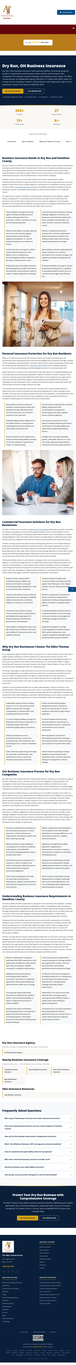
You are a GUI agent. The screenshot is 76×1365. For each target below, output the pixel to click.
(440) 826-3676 (8, 1266)
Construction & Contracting (10, 1288)
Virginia (54, 1355)
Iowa (67, 1350)
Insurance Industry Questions (48, 1288)
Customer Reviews (45, 1303)
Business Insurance (45, 1259)
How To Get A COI (45, 1291)
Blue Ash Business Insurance (10, 1080)
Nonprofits (5, 1309)
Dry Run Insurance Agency (14, 1052)
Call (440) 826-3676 (34, 91)
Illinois (56, 1350)
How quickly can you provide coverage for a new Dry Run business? (31, 1175)
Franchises (5, 1300)
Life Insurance (43, 1256)
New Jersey (49, 1353)
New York (57, 1353)
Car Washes (5, 1285)
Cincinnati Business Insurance (11, 1071)
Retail (4, 1315)
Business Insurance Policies (47, 1300)
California (22, 1350)
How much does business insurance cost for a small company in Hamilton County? (33, 1127)
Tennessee (37, 1355)
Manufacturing (6, 1306)
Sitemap (41, 1268)
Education (5, 1291)
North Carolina (66, 1353)
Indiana (62, 1350)
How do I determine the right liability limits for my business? (28, 1152)
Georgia (50, 1350)
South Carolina (28, 1355)
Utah (49, 1355)
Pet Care (4, 1312)
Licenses (53, 1332)
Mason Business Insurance (38, 1071)
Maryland (14, 1353)
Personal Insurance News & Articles (50, 1285)
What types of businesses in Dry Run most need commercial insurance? (32, 1118)
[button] (73, 27)
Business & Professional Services (12, 1282)
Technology (5, 1321)
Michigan (21, 1353)
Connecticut (37, 1350)
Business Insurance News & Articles (50, 1282)
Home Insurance (44, 1253)
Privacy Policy (24, 1332)
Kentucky (8, 1353)
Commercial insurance (22, 187)
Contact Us (42, 1265)
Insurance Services (45, 1247)
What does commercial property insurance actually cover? (27, 1159)
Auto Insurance (44, 1250)
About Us (42, 1262)
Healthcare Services (8, 1303)
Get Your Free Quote (12, 91)
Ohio (12, 1355)
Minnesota (29, 1353)
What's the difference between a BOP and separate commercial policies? (33, 1144)
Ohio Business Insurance (13, 1095)
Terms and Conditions (39, 1332)
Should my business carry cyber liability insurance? (24, 1167)
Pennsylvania (19, 1355)
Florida (44, 1350)
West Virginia (61, 1355)
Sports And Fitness (7, 1318)
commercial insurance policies (38, 529)
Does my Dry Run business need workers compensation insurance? (30, 1136)
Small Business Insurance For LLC (49, 1294)
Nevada (43, 1353)
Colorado (29, 1350)
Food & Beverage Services (10, 1297)
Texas (43, 1355)
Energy (4, 1294)
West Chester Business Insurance (61, 1071)
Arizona (15, 1350)
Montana (36, 1353)
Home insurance (36, 366)
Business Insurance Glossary (48, 1297)
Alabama (8, 1350)
